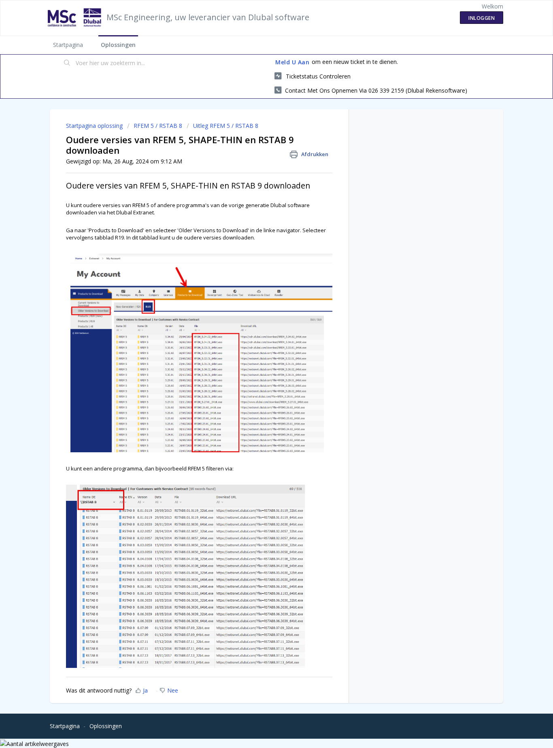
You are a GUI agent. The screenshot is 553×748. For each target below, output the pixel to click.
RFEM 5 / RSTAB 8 (158, 125)
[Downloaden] (261, 273)
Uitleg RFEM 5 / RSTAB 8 (225, 125)
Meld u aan (292, 62)
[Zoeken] (67, 63)
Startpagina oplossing (95, 125)
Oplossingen (118, 45)
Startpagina (68, 45)
